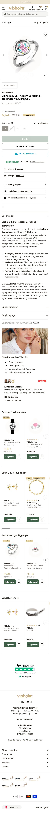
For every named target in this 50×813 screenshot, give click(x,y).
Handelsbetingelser (41, 807)
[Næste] (46, 55)
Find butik (32, 9)
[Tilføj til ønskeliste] (45, 34)
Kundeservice (9, 85)
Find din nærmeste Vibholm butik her (25, 739)
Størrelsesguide (42, 123)
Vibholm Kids (7, 92)
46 (18, 128)
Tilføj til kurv (10, 457)
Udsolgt (25, 139)
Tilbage (7, 22)
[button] (25, 177)
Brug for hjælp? (41, 22)
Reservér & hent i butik (25, 146)
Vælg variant (10, 582)
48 (25, 128)
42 (5, 128)
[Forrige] (3, 55)
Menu (3, 9)
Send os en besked (12, 400)
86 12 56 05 (11, 397)
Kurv (46, 8)
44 (11, 128)
